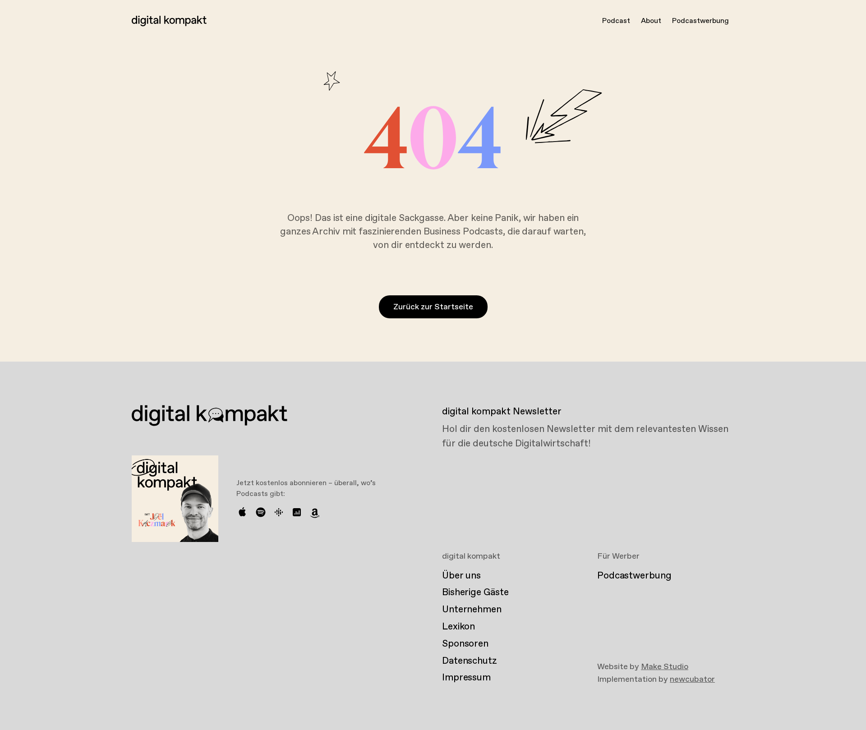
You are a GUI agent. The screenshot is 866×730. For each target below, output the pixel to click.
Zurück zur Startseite (433, 307)
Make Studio (664, 666)
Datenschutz (469, 661)
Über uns (461, 575)
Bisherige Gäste (475, 592)
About (651, 21)
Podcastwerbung (700, 21)
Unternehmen (472, 609)
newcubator (692, 679)
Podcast (616, 21)
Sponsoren (465, 644)
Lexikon (458, 626)
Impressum (466, 677)
